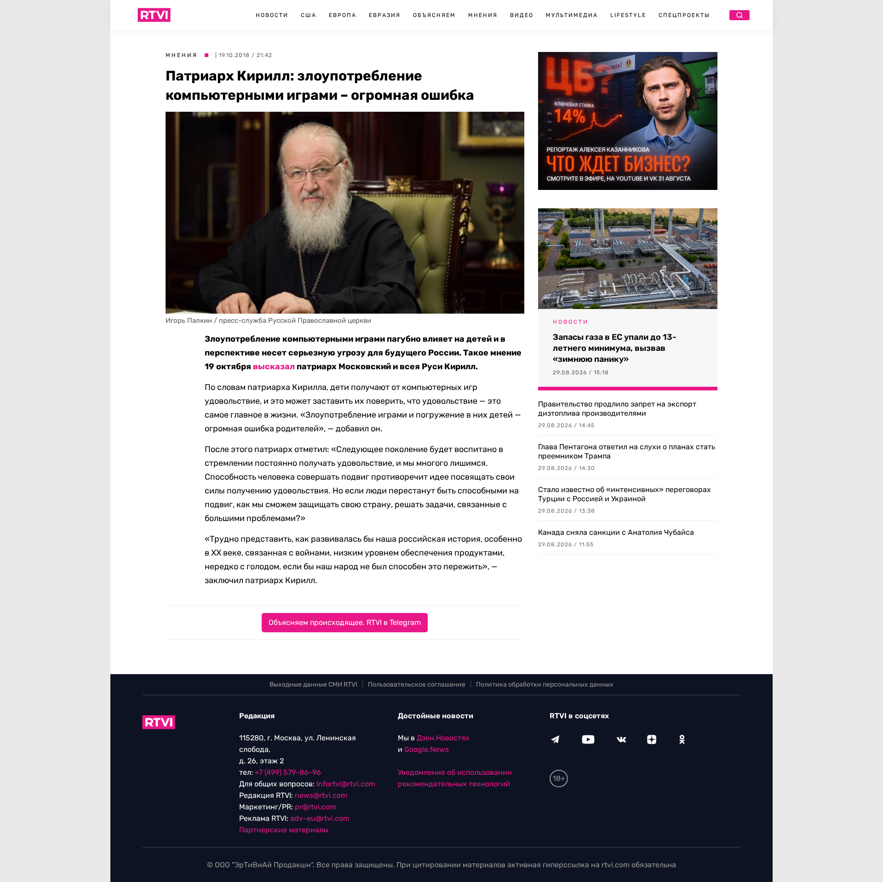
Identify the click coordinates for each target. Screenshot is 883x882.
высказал (274, 366)
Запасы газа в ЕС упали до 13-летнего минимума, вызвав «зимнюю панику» (615, 348)
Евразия (385, 15)
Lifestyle (628, 15)
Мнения (483, 15)
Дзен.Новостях (443, 737)
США (308, 15)
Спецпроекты (684, 15)
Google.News (426, 749)
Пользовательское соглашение (416, 684)
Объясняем (434, 15)
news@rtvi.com (321, 795)
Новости (272, 15)
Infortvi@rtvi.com (345, 783)
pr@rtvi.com (315, 806)
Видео (521, 15)
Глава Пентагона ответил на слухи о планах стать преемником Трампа (626, 451)
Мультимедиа (572, 15)
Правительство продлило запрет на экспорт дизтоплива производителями (617, 409)
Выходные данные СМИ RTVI (313, 684)
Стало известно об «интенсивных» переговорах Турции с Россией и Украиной (624, 494)
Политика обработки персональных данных (545, 684)
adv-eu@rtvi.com (320, 818)
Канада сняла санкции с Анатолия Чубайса (616, 532)
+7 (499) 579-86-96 (288, 772)
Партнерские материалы (283, 829)
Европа (342, 15)
